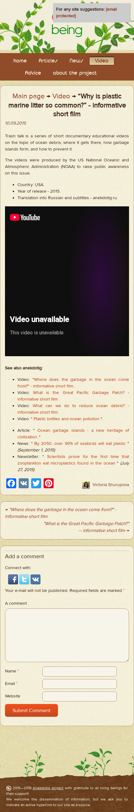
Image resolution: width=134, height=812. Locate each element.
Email (11, 684)
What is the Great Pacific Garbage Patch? (78, 393)
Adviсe (33, 73)
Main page (28, 96)
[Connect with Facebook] (13, 579)
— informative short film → (103, 531)
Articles (48, 61)
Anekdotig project (48, 787)
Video (101, 61)
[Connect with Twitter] (25, 579)
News (76, 61)
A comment (16, 603)
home (20, 61)
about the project (75, 73)
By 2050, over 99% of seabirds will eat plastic (80, 443)
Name (12, 671)
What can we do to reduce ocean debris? (79, 406)
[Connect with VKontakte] (36, 579)
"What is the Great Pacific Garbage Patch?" (86, 524)
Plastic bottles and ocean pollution (66, 419)
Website (12, 696)
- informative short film (52, 386)
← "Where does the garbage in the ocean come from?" (59, 510)
